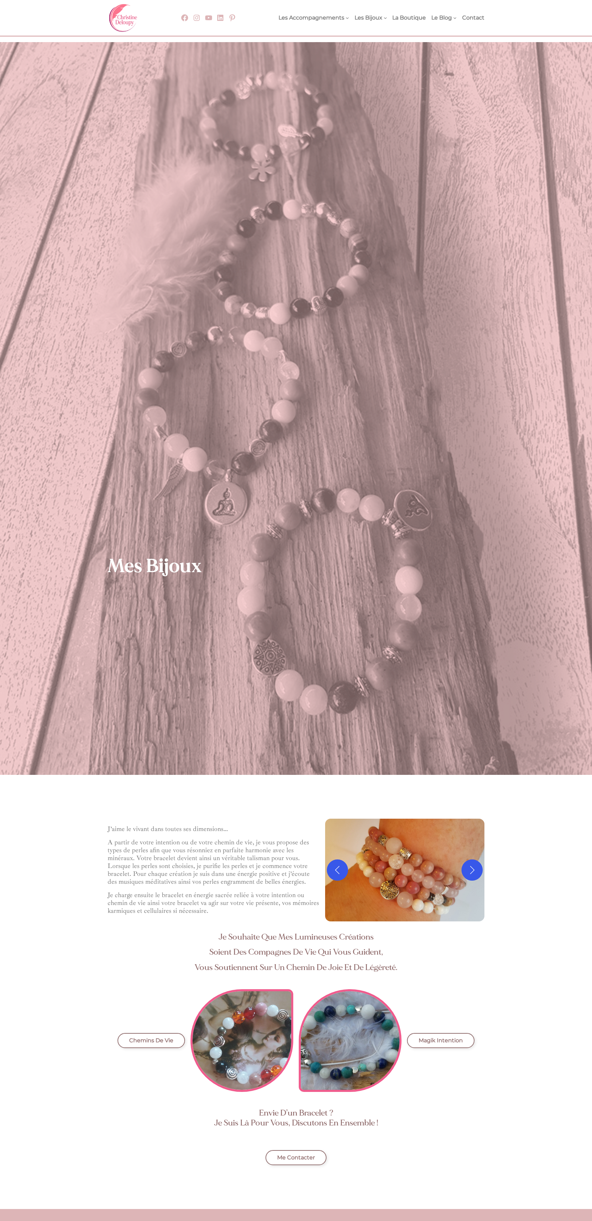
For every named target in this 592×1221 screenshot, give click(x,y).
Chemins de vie (151, 1040)
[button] (404, 870)
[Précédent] (337, 870)
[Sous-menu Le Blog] (455, 18)
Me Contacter (296, 1157)
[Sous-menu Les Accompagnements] (347, 18)
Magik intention (441, 1040)
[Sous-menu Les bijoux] (385, 18)
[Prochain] (472, 870)
